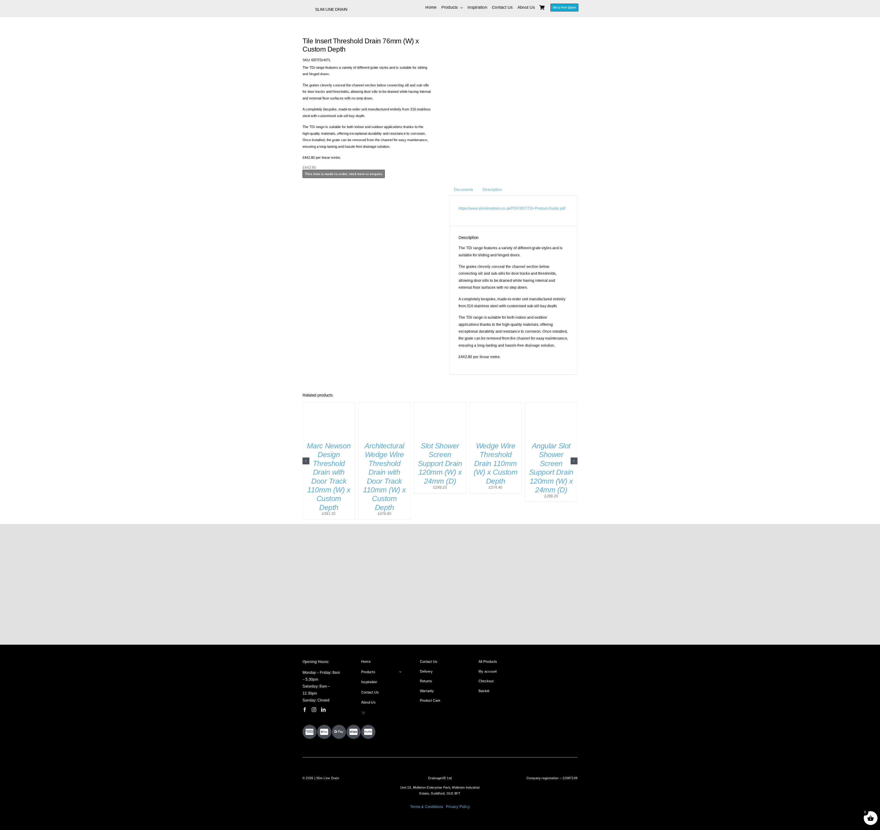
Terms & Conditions (426, 807)
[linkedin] (323, 709)
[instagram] (314, 709)
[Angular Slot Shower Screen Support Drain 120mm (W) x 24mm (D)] (551, 404)
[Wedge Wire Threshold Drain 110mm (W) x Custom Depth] (496, 404)
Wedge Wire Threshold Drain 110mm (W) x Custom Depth (495, 463)
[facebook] (304, 709)
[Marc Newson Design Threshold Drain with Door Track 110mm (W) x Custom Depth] (329, 404)
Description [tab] (492, 190)
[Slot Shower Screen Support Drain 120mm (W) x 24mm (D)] (440, 404)
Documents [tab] (463, 190)
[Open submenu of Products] (400, 672)
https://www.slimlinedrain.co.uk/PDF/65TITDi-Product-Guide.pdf (512, 208)
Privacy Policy (458, 807)
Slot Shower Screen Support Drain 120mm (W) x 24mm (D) (440, 463)
